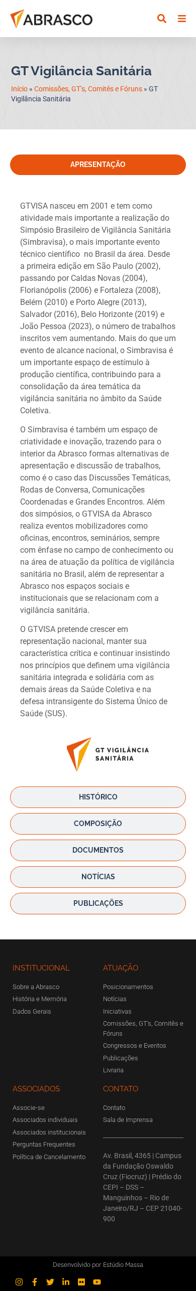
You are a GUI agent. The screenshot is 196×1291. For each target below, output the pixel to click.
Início (19, 89)
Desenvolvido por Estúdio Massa (98, 1264)
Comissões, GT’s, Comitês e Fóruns (88, 89)
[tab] (98, 164)
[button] (161, 19)
